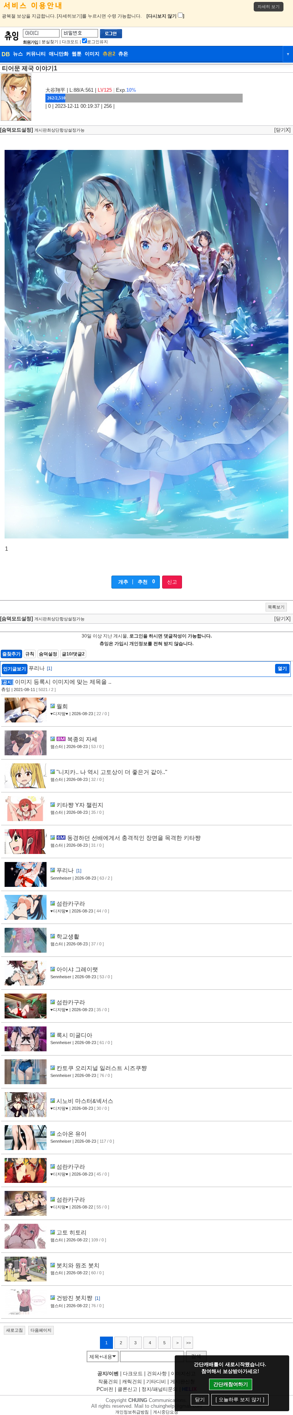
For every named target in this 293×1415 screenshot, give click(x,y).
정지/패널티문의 (160, 1389)
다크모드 (70, 41)
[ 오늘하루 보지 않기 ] (240, 1399)
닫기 (200, 1399)
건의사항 (157, 1373)
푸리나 (40, 668)
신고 (172, 582)
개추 (123, 582)
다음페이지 (41, 1330)
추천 (143, 582)
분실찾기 (50, 41)
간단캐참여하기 (230, 1384)
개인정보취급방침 (132, 1412)
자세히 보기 (269, 6)
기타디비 (156, 1381)
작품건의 (108, 1381)
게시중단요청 (165, 1412)
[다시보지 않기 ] (165, 16)
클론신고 (127, 1389)
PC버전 (105, 1389)
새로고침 (14, 1330)
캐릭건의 (132, 1381)
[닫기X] (282, 130)
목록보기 (276, 607)
